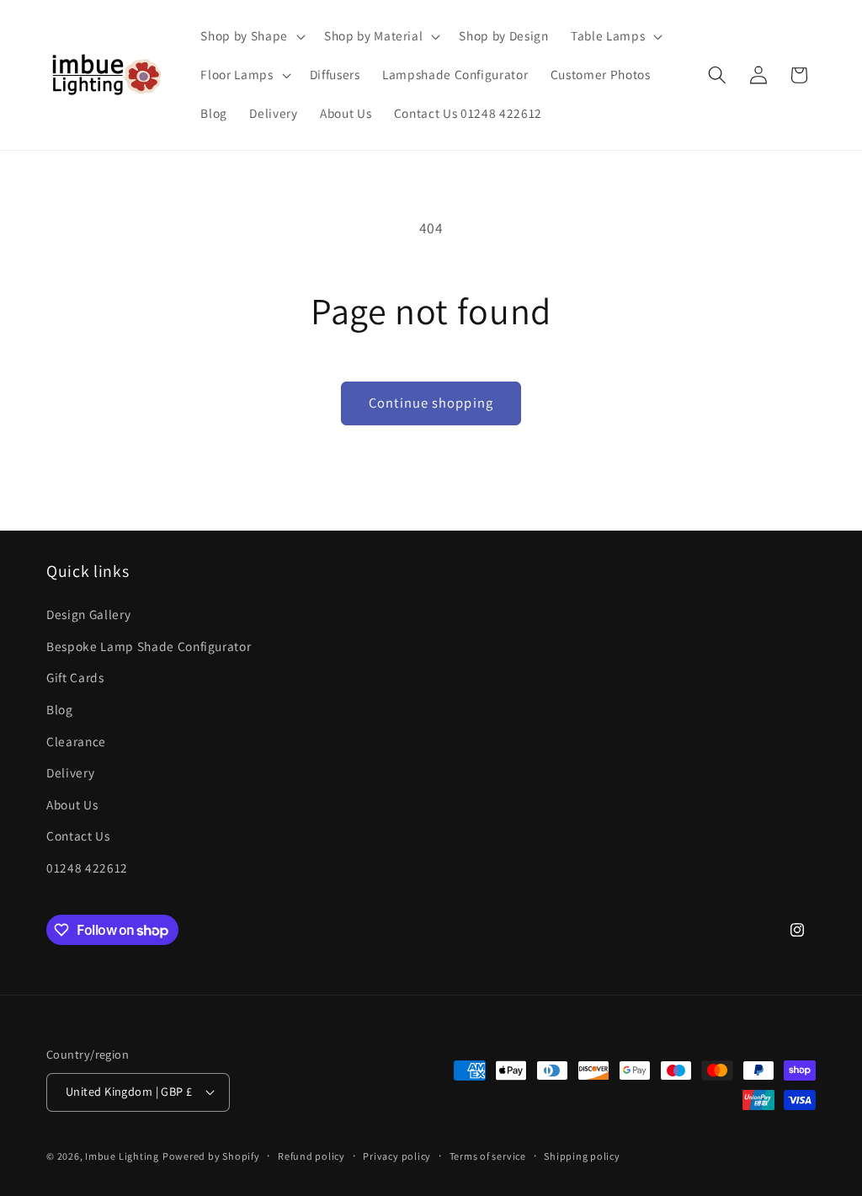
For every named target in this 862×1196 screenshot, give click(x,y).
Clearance (76, 741)
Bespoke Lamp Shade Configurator (148, 646)
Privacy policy (397, 1156)
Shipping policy (582, 1156)
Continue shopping (431, 402)
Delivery (70, 772)
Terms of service (488, 1156)
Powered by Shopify (211, 1156)
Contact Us (78, 835)
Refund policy (311, 1156)
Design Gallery (88, 614)
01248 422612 (87, 867)
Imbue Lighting (122, 1156)
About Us (72, 804)
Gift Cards (75, 677)
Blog (59, 709)
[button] (250, 36)
